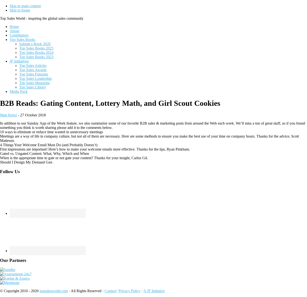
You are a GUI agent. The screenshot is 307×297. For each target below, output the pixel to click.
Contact (110, 291)
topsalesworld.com (54, 291)
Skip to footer (20, 10)
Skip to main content (25, 6)
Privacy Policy (129, 291)
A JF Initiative (154, 291)
